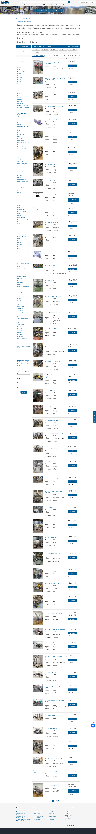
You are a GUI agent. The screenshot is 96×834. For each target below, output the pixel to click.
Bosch (22, 27)
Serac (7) (19, 302)
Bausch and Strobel (27, 27)
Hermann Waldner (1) (21, 169)
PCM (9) (18, 266)
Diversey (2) (19, 132)
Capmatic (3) (19, 99)
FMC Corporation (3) (21, 155)
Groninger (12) (20, 161)
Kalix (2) (18, 203)
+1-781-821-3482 (68, 818)
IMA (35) (18, 173)
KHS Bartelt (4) (20, 207)
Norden (35, 27)
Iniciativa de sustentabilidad (21, 813)
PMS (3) (18, 273)
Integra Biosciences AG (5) (22, 179)
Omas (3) (19, 248)
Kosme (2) (19, 213)
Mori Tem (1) (19, 238)
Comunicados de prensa (20, 816)
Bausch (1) (19, 81)
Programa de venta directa (38, 816)
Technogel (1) (20, 308)
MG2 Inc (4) (19, 234)
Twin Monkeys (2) (20, 324)
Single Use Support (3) (21, 306)
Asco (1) (18, 69)
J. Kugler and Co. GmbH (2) (22, 194)
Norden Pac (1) (20, 244)
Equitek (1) (19, 144)
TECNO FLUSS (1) (20, 312)
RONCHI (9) (19, 294)
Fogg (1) (18, 157)
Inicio (16, 18)
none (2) (19, 242)
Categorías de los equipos (22, 18)
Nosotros (18, 811)
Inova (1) (19, 177)
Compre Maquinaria (36, 813)
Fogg (33, 27)
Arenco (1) (19, 65)
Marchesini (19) (20, 225)
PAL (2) (18, 261)
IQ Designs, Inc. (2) (20, 187)
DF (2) (18, 130)
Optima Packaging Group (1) (22, 252)
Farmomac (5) (20, 146)
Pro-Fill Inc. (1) (20, 278)
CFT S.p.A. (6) (19, 111)
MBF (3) (18, 228)
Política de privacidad (20, 820)
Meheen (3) (19, 230)
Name (18, 373)
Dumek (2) (19, 136)
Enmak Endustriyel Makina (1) (23, 142)
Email (18, 378)
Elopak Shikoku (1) (20, 140)
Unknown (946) (20, 336)
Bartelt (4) (19, 79)
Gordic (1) (19, 159)
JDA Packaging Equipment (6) (22, 196)
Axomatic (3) (19, 73)
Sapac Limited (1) (20, 296)
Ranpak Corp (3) (20, 284)
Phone (18, 382)
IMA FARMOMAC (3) (20, 175)
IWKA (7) (19, 192)
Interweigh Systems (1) (21, 185)
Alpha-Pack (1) (20, 63)
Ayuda (50, 814)
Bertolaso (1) (19, 88)
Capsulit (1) (19, 101)
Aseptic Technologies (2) (22, 71)
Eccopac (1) (19, 138)
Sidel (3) (18, 304)
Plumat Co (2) (20, 271)
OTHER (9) (19, 254)
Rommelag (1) (20, 292)
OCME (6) (19, 246)
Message (19, 387)
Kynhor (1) (19, 215)
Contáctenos (51, 813)
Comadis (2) (19, 118)
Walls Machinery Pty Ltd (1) (22, 349)
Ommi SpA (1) (19, 250)
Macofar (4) (19, 223)
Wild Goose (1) (20, 354)
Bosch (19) (19, 90)
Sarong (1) (19, 298)
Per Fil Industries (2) (21, 268)
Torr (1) (18, 322)
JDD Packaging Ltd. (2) (21, 199)
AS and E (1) (19, 67)
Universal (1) (19, 328)
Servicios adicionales (36, 819)
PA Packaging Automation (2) (22, 257)
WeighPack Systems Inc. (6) (22, 352)
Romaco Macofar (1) (21, 290)
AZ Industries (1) (20, 75)
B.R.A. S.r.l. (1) (19, 77)
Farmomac (39, 27)
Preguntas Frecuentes (53, 817)
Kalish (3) (19, 201)
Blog (17, 814)
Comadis (43, 27)
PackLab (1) (19, 259)
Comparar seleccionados (38, 55)
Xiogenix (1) (19, 358)
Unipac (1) (19, 326)
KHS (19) (18, 205)
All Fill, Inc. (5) (20, 61)
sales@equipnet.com (69, 816)
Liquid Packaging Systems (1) (22, 219)
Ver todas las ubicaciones (70, 819)
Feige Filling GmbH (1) (21, 148)
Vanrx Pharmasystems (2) (22, 342)
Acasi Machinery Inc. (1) (21, 59)
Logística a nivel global (37, 817)
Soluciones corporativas (37, 811)
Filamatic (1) (19, 150)
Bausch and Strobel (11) (21, 83)
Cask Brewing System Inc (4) (22, 105)
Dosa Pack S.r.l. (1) (20, 134)
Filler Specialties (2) (21, 153)
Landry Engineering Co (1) (22, 217)
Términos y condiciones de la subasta (23, 819)
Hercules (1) (19, 167)
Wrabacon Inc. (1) (20, 356)
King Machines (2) (20, 209)
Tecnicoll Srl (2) (20, 310)
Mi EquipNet (51, 811)
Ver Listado (72, 65)
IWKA (47, 27)
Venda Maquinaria (36, 814)
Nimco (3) (19, 240)
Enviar (23, 392)
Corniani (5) (19, 124)
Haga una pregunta (52, 816)
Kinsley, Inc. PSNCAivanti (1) (22, 211)
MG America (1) (20, 232)
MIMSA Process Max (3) (21, 236)
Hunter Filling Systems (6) (22, 171)
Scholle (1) (19, 300)
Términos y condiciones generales (22, 817)
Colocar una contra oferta (73, 200)
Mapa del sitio (51, 819)
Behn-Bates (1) (20, 85)
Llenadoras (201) (20, 51)
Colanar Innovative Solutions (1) (23, 116)
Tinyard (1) (19, 320)
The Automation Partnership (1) (23, 318)
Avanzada (64, 2)
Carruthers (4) (20, 103)
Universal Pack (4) (20, 334)
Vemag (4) (19, 344)
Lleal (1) (18, 221)
